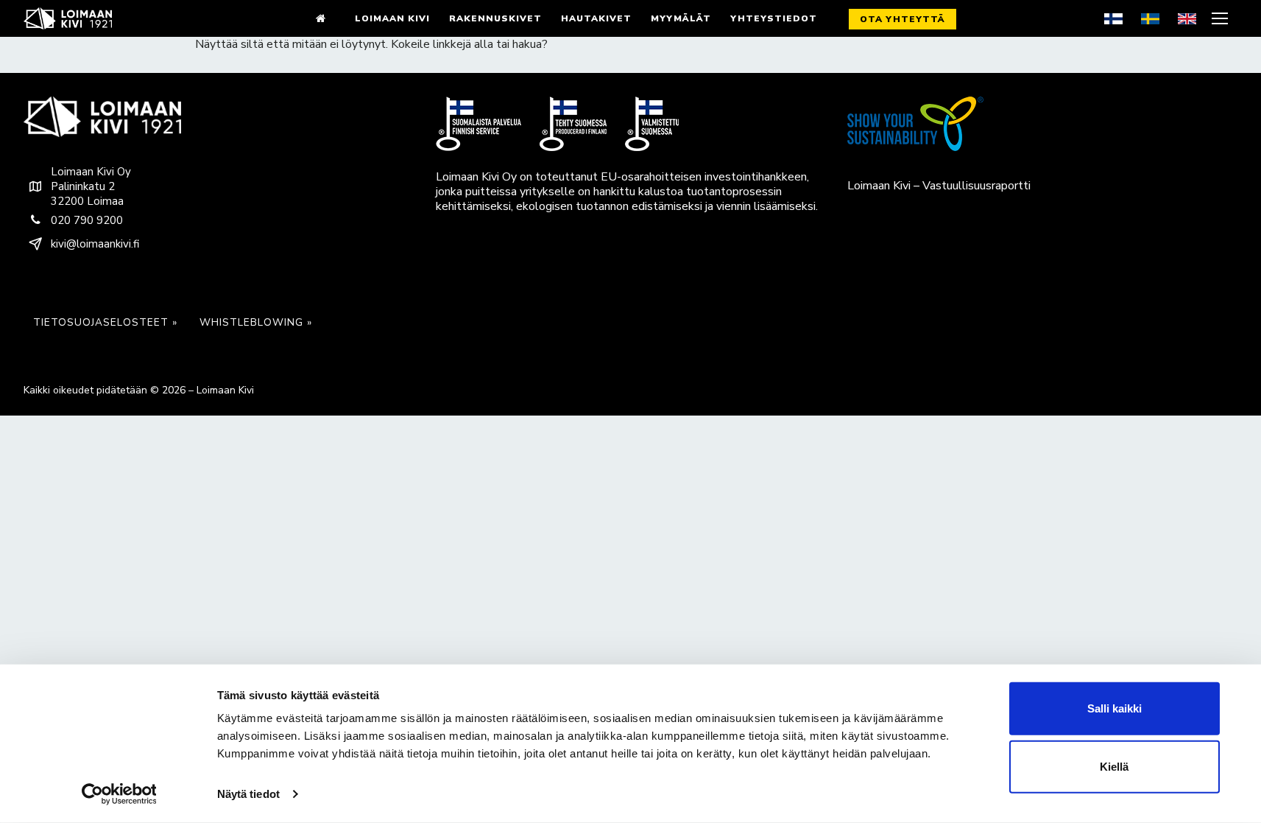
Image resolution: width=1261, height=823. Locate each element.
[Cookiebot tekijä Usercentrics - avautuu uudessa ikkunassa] (118, 794)
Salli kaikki (1114, 708)
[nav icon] (1221, 18)
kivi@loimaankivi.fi (95, 244)
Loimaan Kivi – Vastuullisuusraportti (939, 186)
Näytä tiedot (248, 794)
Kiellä (1114, 766)
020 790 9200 (87, 220)
